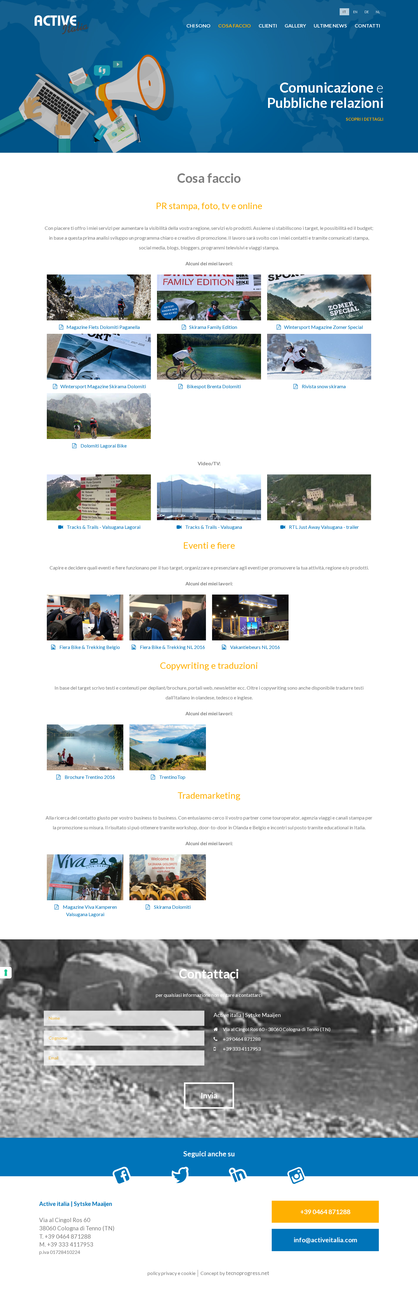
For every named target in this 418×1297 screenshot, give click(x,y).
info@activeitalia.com (325, 1240)
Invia (209, 1095)
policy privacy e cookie (171, 1273)
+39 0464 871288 (241, 1039)
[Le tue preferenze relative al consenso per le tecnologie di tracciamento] (6, 972)
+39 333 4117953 (241, 1049)
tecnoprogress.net (247, 1273)
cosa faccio (234, 25)
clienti (268, 25)
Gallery (295, 25)
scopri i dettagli (364, 119)
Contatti (367, 25)
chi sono (198, 25)
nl (378, 12)
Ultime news (330, 25)
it (344, 12)
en (355, 12)
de (366, 12)
